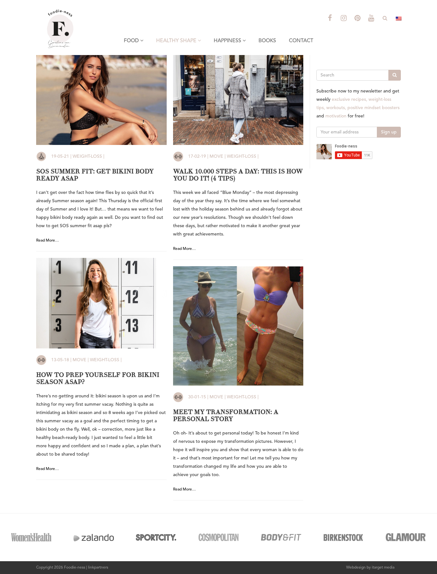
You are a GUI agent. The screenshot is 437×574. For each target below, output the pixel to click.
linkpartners (98, 568)
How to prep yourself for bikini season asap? (97, 378)
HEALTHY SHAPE (177, 41)
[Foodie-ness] (78, 8)
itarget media (383, 568)
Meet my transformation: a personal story (225, 415)
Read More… (47, 241)
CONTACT (301, 41)
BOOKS (267, 41)
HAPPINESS (228, 41)
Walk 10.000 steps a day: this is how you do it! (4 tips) (238, 174)
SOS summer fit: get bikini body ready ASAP (95, 174)
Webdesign (356, 568)
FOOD (132, 41)
